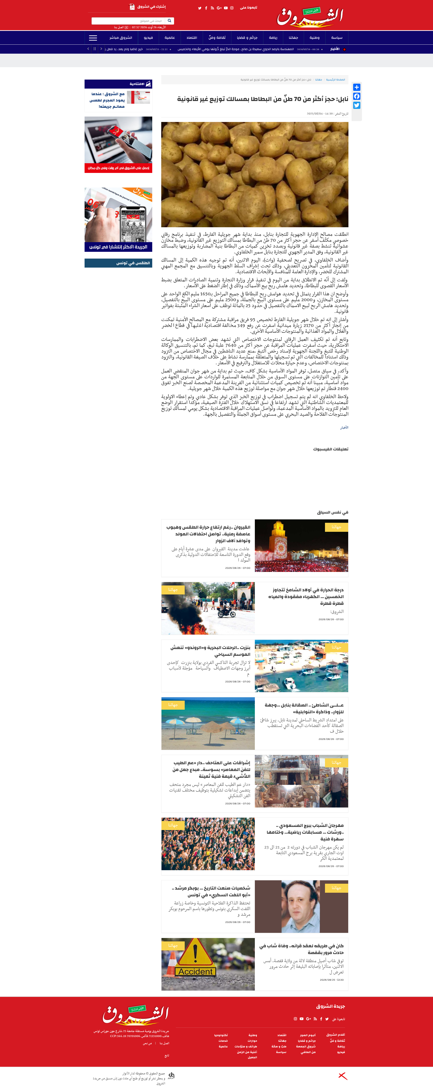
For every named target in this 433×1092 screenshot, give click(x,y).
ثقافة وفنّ (217, 37)
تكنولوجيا (221, 1035)
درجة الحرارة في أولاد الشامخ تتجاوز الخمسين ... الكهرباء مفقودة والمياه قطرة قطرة (306, 597)
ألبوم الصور (308, 1035)
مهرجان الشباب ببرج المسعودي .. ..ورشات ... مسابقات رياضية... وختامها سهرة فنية (305, 832)
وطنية (315, 37)
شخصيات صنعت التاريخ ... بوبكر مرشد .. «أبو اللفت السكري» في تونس (211, 891)
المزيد (93, 38)
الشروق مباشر (121, 37)
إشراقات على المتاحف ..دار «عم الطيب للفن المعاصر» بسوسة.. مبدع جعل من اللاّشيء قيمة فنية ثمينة (211, 769)
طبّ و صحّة (279, 1046)
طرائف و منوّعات (246, 1046)
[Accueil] (134, 1014)
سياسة (337, 37)
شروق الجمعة (306, 1046)
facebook (206, 8)
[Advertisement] (118, 336)
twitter (200, 8)
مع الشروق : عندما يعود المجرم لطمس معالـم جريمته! (107, 100)
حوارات (252, 1041)
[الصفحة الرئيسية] (312, 14)
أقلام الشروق (335, 1034)
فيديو (148, 37)
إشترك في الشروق (151, 7)
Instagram (232, 8)
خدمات (223, 1041)
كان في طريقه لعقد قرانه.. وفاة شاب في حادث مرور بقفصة (301, 949)
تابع (167, 1055)
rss (212, 8)
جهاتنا (293, 37)
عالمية (170, 37)
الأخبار (334, 49)
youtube (225, 8)
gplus (219, 8)
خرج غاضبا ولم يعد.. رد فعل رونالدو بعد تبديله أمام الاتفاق (157, 49)
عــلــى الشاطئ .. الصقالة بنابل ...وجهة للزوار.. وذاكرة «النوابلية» (304, 708)
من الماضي (308, 1052)
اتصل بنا (119, 27)
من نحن (147, 1043)
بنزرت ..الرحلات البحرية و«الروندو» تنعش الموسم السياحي (210, 650)
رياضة (273, 37)
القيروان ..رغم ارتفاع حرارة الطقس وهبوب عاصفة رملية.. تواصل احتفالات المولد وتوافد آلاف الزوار (208, 534)
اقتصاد (192, 37)
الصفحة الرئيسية (335, 79)
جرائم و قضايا (247, 37)
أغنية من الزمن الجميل (247, 1055)
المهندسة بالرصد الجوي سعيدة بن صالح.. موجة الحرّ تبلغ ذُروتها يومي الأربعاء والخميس (289, 49)
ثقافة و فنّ (337, 1041)
